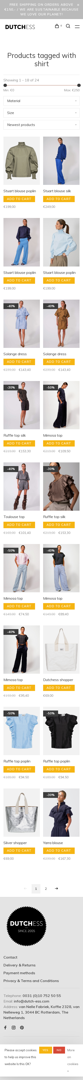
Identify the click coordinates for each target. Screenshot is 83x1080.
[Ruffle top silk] (21, 406)
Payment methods (19, 973)
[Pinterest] (22, 1028)
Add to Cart (19, 199)
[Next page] (56, 889)
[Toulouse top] (21, 487)
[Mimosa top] (61, 406)
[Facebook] (5, 1028)
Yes (46, 1050)
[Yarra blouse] (61, 813)
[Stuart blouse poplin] (21, 161)
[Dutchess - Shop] (26, 926)
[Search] (68, 27)
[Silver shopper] (21, 813)
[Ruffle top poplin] (21, 731)
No (59, 1050)
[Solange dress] (21, 324)
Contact (10, 957)
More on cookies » (72, 1060)
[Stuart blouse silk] (61, 161)
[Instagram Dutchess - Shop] (13, 1028)
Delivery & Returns (19, 965)
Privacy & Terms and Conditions (31, 980)
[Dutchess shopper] (61, 650)
